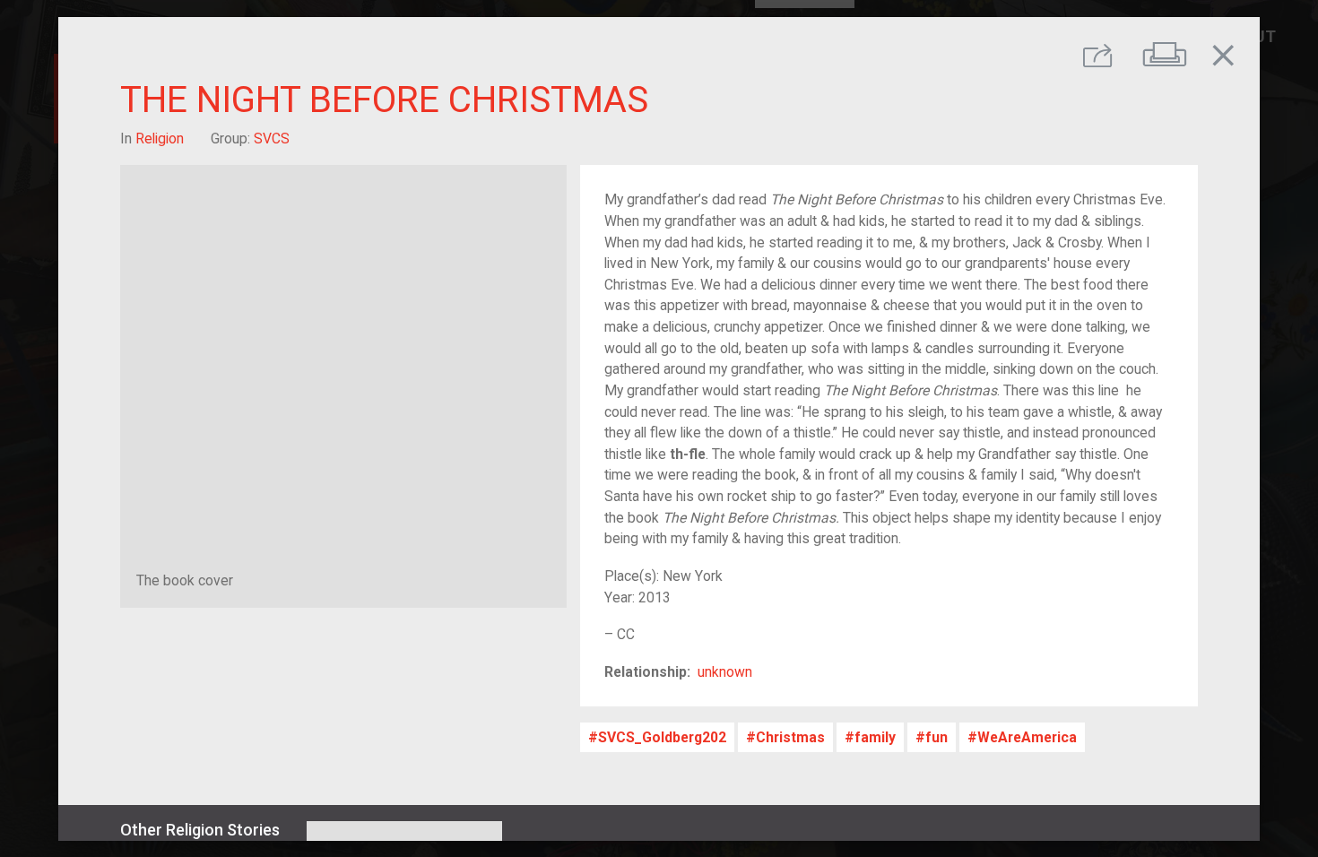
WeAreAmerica (1027, 737)
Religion (159, 138)
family (875, 737)
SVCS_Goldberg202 (662, 737)
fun (936, 737)
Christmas (790, 737)
